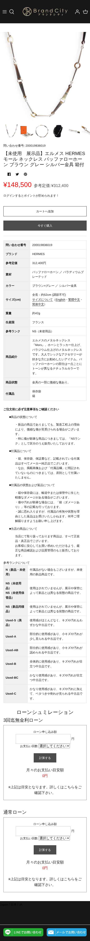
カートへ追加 (45, 211)
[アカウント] (76, 11)
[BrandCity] (45, 11)
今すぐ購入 (45, 225)
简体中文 (38, 304)
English (60, 299)
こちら (69, 787)
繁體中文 (74, 299)
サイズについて (42, 299)
